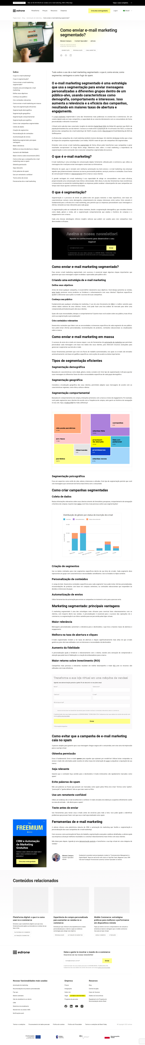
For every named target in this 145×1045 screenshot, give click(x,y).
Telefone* (56, 694)
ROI (114, 666)
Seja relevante (18, 168)
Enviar (111, 248)
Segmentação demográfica (22, 110)
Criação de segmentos (20, 130)
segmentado (84, 145)
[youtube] (76, 1006)
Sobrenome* (96, 686)
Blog (23, 18)
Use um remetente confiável (22, 174)
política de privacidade (108, 254)
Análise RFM (69, 403)
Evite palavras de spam (21, 171)
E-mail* (95, 694)
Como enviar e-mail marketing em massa (27, 103)
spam (108, 761)
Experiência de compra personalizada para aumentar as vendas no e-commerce (71, 920)
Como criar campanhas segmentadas (26, 123)
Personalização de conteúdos (23, 133)
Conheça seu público (20, 97)
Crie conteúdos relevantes (22, 100)
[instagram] (82, 1006)
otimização (112, 935)
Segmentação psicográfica (22, 120)
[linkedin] (71, 1006)
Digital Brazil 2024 (100, 126)
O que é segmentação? (21, 79)
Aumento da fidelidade (20, 152)
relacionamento (76, 174)
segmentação (66, 50)
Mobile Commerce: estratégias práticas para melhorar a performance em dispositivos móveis (111, 920)
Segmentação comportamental (24, 117)
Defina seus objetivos (20, 93)
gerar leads (56, 292)
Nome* (56, 686)
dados (79, 504)
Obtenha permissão (19, 164)
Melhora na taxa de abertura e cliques (26, 149)
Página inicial (16, 18)
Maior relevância (18, 146)
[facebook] (66, 1006)
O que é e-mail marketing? (22, 76)
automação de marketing (113, 342)
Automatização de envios (21, 137)
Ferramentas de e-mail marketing (24, 181)
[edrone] (19, 11)
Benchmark (107, 131)
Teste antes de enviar (20, 178)
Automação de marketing (34, 18)
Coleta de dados (18, 127)
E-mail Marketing (91, 50)
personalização (77, 50)
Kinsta (117, 138)
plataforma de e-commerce (22, 932)
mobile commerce (101, 935)
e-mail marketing (59, 117)
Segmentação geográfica (21, 113)
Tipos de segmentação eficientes (24, 107)
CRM (112, 304)
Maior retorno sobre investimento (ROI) (26, 156)
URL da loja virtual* (59, 702)
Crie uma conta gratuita (99, 11)
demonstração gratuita (87, 841)
